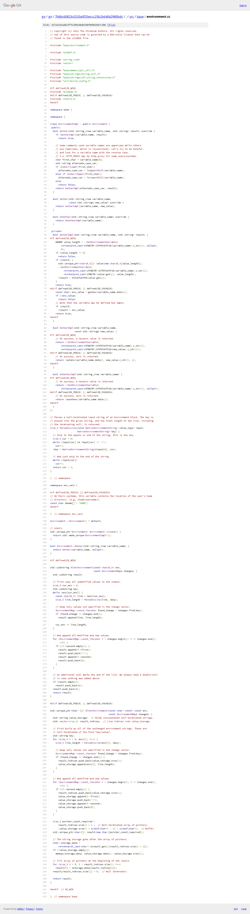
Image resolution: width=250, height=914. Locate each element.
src (131, 16)
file (111, 24)
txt (236, 908)
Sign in (243, 5)
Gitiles (20, 908)
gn (43, 16)
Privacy (30, 908)
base (140, 16)
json (244, 908)
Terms (39, 908)
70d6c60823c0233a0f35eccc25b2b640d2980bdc (89, 16)
